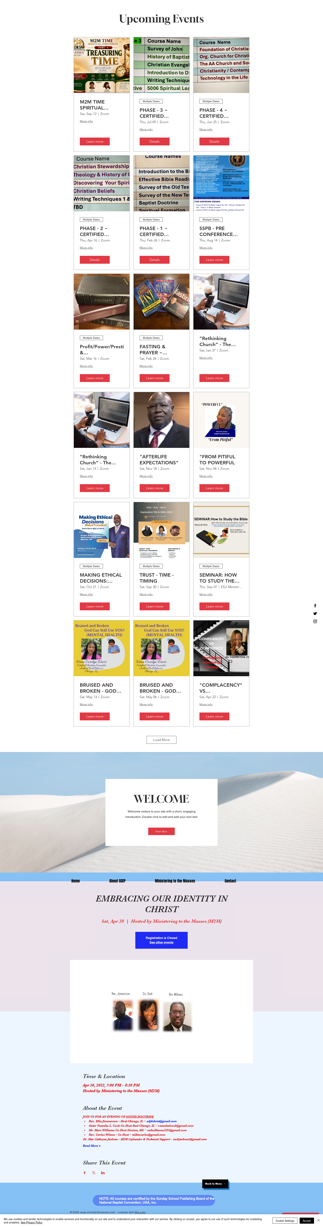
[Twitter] (315, 613)
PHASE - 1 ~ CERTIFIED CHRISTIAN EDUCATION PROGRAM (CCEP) (161, 231)
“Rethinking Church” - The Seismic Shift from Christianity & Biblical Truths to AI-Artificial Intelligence (100, 459)
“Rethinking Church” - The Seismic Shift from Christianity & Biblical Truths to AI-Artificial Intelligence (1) (220, 341)
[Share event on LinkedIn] (103, 1172)
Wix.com (140, 1212)
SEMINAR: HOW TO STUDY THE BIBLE (218, 578)
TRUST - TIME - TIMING (157, 578)
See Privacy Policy (31, 1222)
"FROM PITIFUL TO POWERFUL (217, 459)
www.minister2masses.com (97, 1212)
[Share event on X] (94, 1172)
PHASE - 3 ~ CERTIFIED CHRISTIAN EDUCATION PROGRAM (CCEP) (161, 113)
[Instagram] (315, 621)
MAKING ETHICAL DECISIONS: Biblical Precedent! (101, 578)
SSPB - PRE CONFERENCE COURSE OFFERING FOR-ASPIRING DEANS (220, 231)
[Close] (318, 1220)
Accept (307, 1221)
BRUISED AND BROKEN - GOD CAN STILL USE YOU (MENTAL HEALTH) (98, 688)
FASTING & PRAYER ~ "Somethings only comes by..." (160, 349)
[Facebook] (315, 605)
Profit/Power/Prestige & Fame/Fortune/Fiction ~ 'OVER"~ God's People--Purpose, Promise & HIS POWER (102, 349)
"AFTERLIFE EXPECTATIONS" (159, 459)
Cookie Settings (285, 1221)
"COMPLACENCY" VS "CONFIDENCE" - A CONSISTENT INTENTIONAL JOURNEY (220, 688)
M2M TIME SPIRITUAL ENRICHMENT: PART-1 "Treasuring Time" (101, 105)
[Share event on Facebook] (84, 1172)
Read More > (92, 1145)
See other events (161, 942)
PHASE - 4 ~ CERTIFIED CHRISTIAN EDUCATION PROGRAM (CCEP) (220, 113)
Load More (161, 740)
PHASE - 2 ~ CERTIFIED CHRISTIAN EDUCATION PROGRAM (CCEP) (101, 231)
